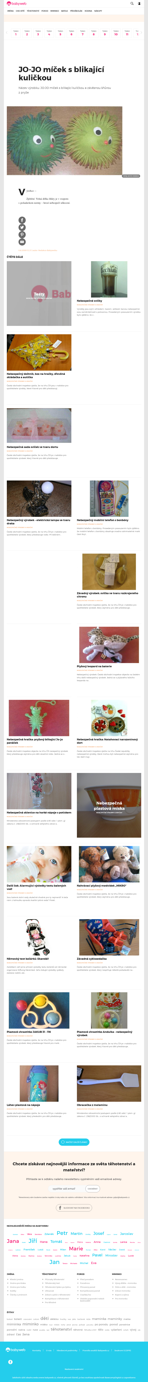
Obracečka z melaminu (92, 1105)
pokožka (89, 1325)
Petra (80, 1242)
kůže (88, 1319)
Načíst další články (76, 1142)
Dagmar (72, 1242)
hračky (63, 1319)
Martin (77, 1233)
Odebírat (93, 1189)
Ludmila (58, 1256)
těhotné (78, 1329)
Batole (64, 11)
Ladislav (18, 1250)
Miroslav (111, 1255)
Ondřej (87, 1234)
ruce (35, 1329)
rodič (29, 1330)
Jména (10, 11)
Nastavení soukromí (74, 1369)
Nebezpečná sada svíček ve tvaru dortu (32, 447)
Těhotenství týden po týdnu (58, 1287)
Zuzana (55, 1250)
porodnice (124, 1324)
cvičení (36, 1319)
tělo (100, 1329)
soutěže (42, 1330)
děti (44, 1318)
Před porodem (87, 1279)
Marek (48, 1250)
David (122, 1250)
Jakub (67, 1255)
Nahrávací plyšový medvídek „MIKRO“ (101, 885)
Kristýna (10, 1250)
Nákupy (98, 11)
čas (18, 1334)
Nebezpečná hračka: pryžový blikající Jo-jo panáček (35, 741)
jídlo (74, 1319)
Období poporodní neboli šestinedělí (92, 1299)
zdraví (11, 1334)
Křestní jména (16, 1279)
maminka (99, 1319)
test (48, 1330)
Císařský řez (85, 1295)
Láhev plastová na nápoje (23, 1105)
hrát (69, 1319)
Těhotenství (33, 11)
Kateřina (84, 1255)
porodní (12, 1329)
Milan (63, 1249)
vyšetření (116, 1329)
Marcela (130, 1250)
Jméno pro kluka (18, 1283)
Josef (98, 1233)
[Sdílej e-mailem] (22, 242)
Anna (97, 1242)
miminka (14, 1324)
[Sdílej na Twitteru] (22, 227)
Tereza (65, 1263)
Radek (24, 1242)
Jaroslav (126, 1234)
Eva (93, 1263)
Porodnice (85, 1283)
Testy (39, 294)
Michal (84, 1263)
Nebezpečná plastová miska (109, 806)
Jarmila (115, 1242)
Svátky (13, 1291)
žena (25, 1334)
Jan (55, 1262)
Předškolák (76, 11)
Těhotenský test (52, 1283)
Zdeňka (122, 1256)
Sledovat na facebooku (76, 1208)
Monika (132, 1242)
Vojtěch (109, 1234)
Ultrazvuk (49, 1291)
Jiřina (139, 1242)
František (29, 1249)
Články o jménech (18, 1295)
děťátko (54, 1319)
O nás (48, 1350)
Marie (76, 1248)
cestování (27, 1319)
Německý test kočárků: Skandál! (28, 959)
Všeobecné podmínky (67, 1350)
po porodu (101, 1324)
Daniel (115, 1234)
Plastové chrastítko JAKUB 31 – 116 (29, 1032)
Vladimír (106, 1242)
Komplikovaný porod (90, 1291)
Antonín (137, 1250)
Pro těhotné (50, 1302)
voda (107, 1330)
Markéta (23, 1256)
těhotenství (61, 1329)
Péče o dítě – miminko (125, 1287)
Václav (112, 1249)
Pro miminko (121, 1298)
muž (50, 1325)
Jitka (95, 1250)
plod (69, 1325)
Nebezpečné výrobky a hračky (39, 298)
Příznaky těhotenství (54, 1279)
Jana (13, 1241)
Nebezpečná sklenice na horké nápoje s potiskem (39, 812)
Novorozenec (121, 1279)
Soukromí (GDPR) (122, 1350)
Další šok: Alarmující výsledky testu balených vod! (36, 887)
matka (127, 1319)
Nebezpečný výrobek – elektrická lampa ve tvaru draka (38, 521)
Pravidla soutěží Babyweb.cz (96, 1350)
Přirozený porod (87, 1287)
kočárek (81, 1319)
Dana (66, 1242)
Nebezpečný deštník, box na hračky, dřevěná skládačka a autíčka (36, 375)
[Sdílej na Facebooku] (22, 220)
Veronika (48, 1256)
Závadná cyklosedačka (92, 959)
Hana (44, 1242)
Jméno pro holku (18, 1287)
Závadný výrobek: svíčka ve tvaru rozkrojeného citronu (107, 595)
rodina (21, 1330)
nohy (63, 1325)
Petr (62, 1233)
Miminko (54, 11)
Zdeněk (49, 1234)
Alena (15, 1255)
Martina (31, 1256)
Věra (29, 1234)
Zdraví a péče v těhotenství (57, 1295)
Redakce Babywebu (47, 250)
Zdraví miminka (122, 1291)
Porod (44, 11)
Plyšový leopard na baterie (94, 666)
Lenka (123, 1242)
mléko (44, 1324)
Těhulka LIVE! (90, 1330)
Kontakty (36, 1350)
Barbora (39, 1256)
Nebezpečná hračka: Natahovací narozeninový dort (107, 741)
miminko (30, 1324)
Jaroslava (38, 1234)
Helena (88, 1242)
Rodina (88, 11)
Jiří (33, 1240)
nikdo (56, 1325)
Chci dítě (20, 11)
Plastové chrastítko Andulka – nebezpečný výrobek (104, 1033)
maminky (115, 1319)
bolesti (18, 1319)
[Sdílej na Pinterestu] (22, 234)
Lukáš (40, 1250)
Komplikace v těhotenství (57, 1298)
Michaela (73, 1263)
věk (139, 1330)
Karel (102, 1249)
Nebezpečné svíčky (89, 301)
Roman (88, 1250)
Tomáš (56, 1241)
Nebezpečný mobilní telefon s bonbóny (102, 520)
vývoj (133, 1329)
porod (114, 1324)
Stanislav (15, 1234)
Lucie (131, 1255)
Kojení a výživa (122, 1295)
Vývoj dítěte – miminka (126, 1283)
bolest (10, 1319)
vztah (125, 1330)
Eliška (22, 1234)
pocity (74, 1325)
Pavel (97, 1255)
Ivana (75, 1256)
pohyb (82, 1325)
